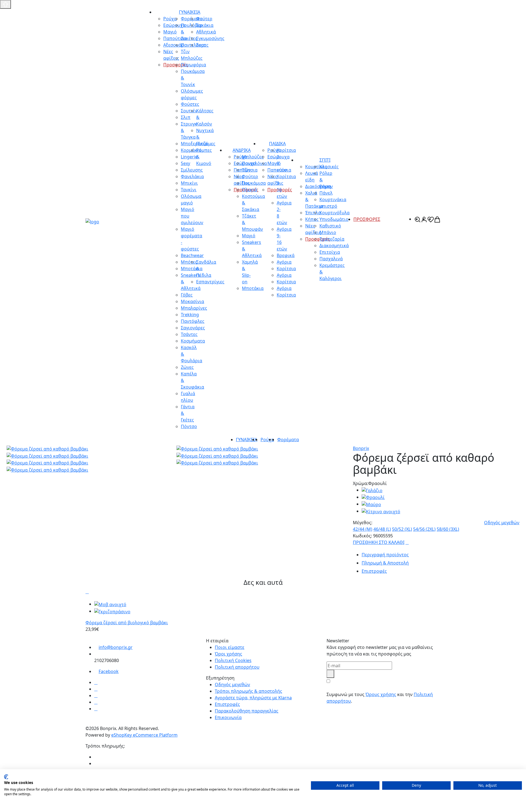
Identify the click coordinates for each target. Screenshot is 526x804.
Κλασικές (329, 167)
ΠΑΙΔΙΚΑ (277, 144)
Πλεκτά (249, 190)
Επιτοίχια (329, 252)
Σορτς (202, 45)
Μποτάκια (253, 288)
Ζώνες (187, 367)
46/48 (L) (382, 529)
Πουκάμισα (254, 183)
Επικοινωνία (228, 717)
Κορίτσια (286, 269)
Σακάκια (204, 25)
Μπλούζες (253, 157)
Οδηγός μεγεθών (501, 523)
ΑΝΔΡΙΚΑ (242, 150)
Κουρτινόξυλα (334, 213)
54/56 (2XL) (424, 529)
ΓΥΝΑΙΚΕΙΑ (189, 12)
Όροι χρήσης (228, 654)
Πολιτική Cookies (233, 660)
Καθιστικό (330, 226)
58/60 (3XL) (448, 529)
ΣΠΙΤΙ (324, 160)
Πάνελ (326, 193)
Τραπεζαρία (331, 239)
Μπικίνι (189, 183)
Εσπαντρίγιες (210, 282)
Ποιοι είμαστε (229, 647)
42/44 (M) (362, 529)
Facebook (109, 671)
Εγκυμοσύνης (210, 38)
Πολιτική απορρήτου (237, 667)
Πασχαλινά (331, 259)
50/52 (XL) (402, 529)
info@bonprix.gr (116, 647)
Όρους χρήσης (380, 694)
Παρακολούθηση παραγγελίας (246, 711)
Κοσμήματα (193, 341)
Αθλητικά (206, 32)
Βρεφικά (286, 255)
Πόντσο (189, 426)
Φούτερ (204, 19)
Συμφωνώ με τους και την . (380, 697)
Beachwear (192, 255)
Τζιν (246, 170)
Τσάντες (189, 334)
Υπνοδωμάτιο (333, 219)
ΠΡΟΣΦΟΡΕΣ (366, 219)
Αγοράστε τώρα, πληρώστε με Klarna (253, 698)
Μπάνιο (327, 232)
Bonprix (361, 448)
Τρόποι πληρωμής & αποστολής (248, 691)
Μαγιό (248, 236)
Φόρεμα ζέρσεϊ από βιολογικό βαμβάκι (126, 623)
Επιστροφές (227, 704)
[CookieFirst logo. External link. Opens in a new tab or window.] (6, 776)
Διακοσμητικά (334, 246)
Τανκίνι (188, 190)
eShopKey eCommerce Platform (144, 735)
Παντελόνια (254, 163)
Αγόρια (284, 262)
